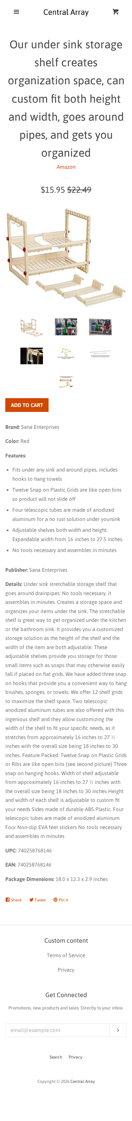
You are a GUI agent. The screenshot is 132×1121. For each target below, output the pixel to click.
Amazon (66, 167)
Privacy (75, 1057)
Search (56, 1057)
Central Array (82, 1081)
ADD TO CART (27, 405)
